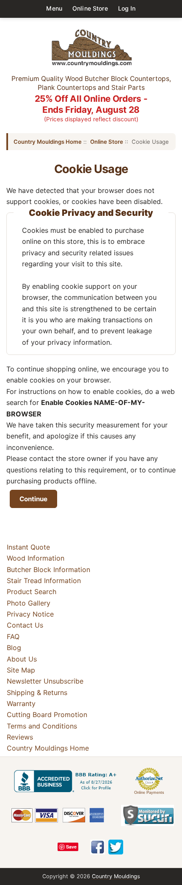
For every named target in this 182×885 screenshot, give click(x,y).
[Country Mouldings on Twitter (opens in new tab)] (115, 847)
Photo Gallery (28, 603)
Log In (127, 8)
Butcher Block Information (48, 569)
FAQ (13, 636)
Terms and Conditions (42, 726)
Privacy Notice (30, 614)
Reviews (20, 737)
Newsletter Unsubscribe (45, 681)
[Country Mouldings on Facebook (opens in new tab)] (97, 847)
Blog (14, 647)
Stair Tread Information (44, 580)
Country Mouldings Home (48, 141)
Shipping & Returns (37, 692)
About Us (22, 659)
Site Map (21, 670)
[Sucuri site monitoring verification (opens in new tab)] (147, 815)
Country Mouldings (116, 876)
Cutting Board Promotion (47, 714)
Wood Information (35, 558)
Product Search (31, 591)
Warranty (21, 703)
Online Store (90, 8)
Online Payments (149, 792)
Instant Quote (28, 547)
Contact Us (25, 625)
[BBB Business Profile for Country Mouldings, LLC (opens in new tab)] (67, 781)
